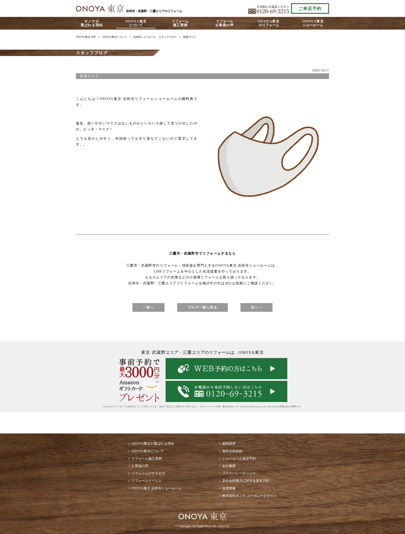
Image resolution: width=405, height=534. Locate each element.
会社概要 (229, 466)
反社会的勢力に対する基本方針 (245, 480)
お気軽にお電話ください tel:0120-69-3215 (268, 8)
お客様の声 (139, 466)
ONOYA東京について (147, 451)
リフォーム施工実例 (146, 458)
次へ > (256, 307)
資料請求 (229, 443)
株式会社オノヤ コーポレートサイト (249, 495)
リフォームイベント (146, 480)
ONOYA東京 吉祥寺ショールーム (156, 488)
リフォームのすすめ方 (148, 473)
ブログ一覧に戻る (202, 307)
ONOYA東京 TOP (86, 36)
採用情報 (229, 488)
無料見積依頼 (232, 451)
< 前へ (148, 307)
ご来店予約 (310, 8)
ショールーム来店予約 (239, 458)
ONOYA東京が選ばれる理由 (152, 443)
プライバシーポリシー (239, 473)
